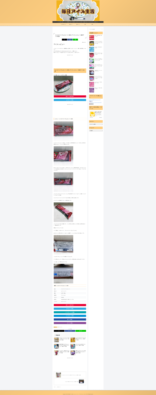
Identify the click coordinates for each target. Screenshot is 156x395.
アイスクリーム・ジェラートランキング (95, 102)
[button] (102, 29)
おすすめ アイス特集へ (70, 308)
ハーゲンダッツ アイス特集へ (70, 312)
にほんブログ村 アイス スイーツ (94, 99)
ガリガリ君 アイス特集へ (70, 315)
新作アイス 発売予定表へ (70, 96)
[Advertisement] (70, 30)
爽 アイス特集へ (70, 319)
